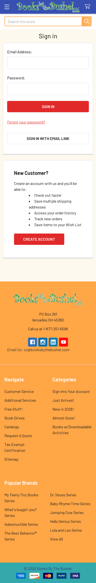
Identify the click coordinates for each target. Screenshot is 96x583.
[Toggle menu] (7, 7)
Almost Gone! (63, 418)
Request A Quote (18, 435)
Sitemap (11, 459)
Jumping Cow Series (67, 512)
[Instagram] (42, 342)
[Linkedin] (53, 342)
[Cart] (88, 6)
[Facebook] (32, 342)
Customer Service (19, 391)
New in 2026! (63, 409)
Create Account (39, 239)
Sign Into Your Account (71, 391)
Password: (16, 77)
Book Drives (14, 418)
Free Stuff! (13, 409)
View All (56, 539)
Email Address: (19, 51)
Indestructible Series (21, 524)
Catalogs (11, 426)
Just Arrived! (63, 400)
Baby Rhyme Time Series (70, 503)
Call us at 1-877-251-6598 (48, 328)
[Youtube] (63, 342)
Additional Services (20, 400)
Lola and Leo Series (66, 530)
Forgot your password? (26, 122)
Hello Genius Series (65, 521)
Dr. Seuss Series (63, 494)
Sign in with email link (48, 138)
